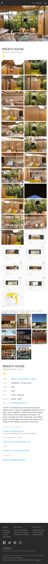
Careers (5, 534)
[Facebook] (4, 543)
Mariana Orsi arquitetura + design (23, 379)
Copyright (38, 560)
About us (6, 530)
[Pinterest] (15, 543)
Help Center (7, 537)
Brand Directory (38, 534)
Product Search (38, 532)
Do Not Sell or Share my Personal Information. (18, 560)
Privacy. (41, 555)
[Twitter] (9, 543)
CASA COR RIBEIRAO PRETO (14, 460)
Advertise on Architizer (21, 534)
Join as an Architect (20, 530)
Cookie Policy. (18, 558)
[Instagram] (20, 543)
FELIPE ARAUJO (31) (19, 403)
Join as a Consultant (21, 532)
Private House (26, 383)
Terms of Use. (7, 558)
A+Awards (6, 532)
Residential (15, 383)
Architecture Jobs (39, 530)
